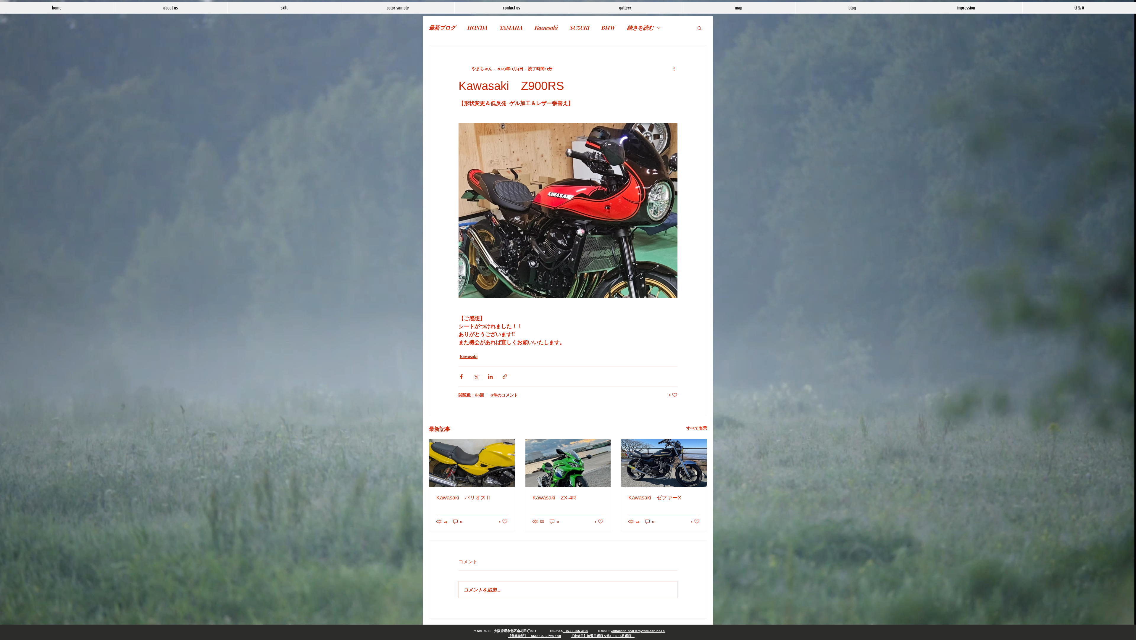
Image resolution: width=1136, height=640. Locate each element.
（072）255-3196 (575, 631)
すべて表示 (696, 428)
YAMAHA (511, 27)
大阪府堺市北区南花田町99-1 (515, 631)
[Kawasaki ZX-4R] (568, 463)
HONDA (477, 27)
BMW (608, 27)
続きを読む (640, 27)
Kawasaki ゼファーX (654, 498)
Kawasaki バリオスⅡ (463, 498)
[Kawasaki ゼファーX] (664, 463)
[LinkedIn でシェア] (490, 376)
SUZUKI (580, 27)
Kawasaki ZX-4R (554, 498)
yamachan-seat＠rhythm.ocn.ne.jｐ (638, 631)
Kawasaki (546, 27)
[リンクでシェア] (505, 376)
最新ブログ (442, 27)
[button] (699, 27)
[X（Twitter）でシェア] (476, 376)
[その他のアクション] (673, 68)
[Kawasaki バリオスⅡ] (472, 463)
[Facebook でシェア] (461, 376)
